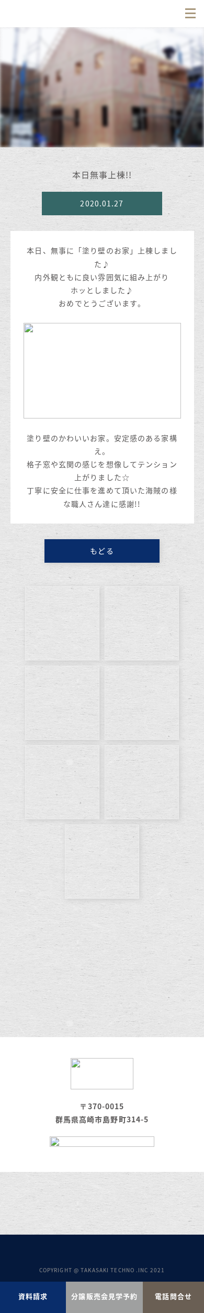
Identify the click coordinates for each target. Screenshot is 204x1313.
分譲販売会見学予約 (104, 1296)
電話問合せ (173, 1296)
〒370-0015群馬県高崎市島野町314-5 (102, 1112)
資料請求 (33, 1296)
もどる (102, 550)
